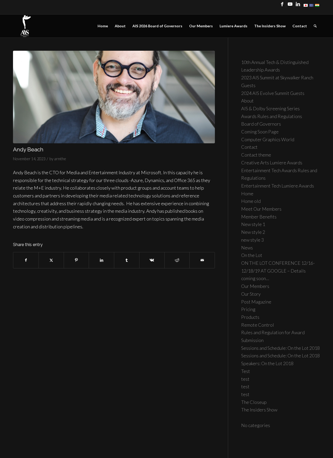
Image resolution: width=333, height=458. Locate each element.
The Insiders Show (259, 409)
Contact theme (256, 155)
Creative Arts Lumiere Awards (271, 162)
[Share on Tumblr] (126, 260)
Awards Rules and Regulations (271, 116)
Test (245, 371)
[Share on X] (51, 260)
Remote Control (257, 325)
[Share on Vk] (151, 260)
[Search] (315, 26)
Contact (249, 147)
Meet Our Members (261, 209)
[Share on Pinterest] (76, 260)
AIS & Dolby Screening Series (270, 108)
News (247, 247)
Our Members (255, 286)
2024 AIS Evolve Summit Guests (272, 93)
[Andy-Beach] (114, 97)
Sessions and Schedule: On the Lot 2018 (280, 348)
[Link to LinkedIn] (298, 4)
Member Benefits (259, 217)
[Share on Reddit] (177, 260)
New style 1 (253, 224)
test (245, 379)
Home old (251, 201)
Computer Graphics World (267, 139)
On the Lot (251, 255)
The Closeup (254, 402)
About (247, 101)
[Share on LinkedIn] (101, 260)
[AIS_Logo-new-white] (25, 26)
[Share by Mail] (202, 260)
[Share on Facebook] (26, 260)
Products (250, 317)
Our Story (251, 294)
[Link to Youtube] (290, 4)
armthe (60, 159)
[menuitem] (102, 26)
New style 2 (253, 232)
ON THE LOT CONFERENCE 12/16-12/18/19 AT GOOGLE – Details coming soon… (278, 270)
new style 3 (252, 240)
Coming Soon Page (260, 131)
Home (247, 193)
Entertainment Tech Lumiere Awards (277, 186)
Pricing (248, 309)
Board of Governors (261, 124)
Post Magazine (256, 302)
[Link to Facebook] (282, 4)
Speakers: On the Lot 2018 (267, 363)
